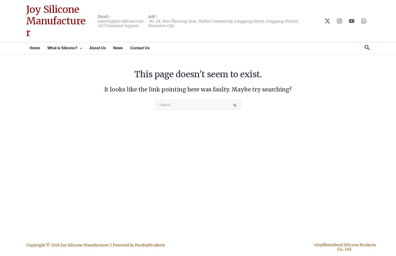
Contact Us (140, 48)
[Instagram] (339, 21)
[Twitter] (327, 21)
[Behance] (352, 21)
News (118, 48)
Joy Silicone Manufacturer (55, 21)
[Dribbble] (364, 21)
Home (35, 48)
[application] (79, 48)
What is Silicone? (62, 48)
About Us (97, 48)
